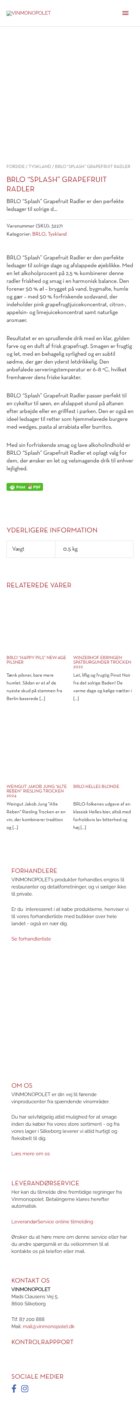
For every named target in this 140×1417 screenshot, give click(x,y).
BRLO (39, 234)
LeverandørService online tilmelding (52, 1221)
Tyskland (40, 167)
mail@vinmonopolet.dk (49, 1326)
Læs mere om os (30, 1153)
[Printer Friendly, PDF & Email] (25, 487)
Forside (16, 167)
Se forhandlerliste (31, 939)
